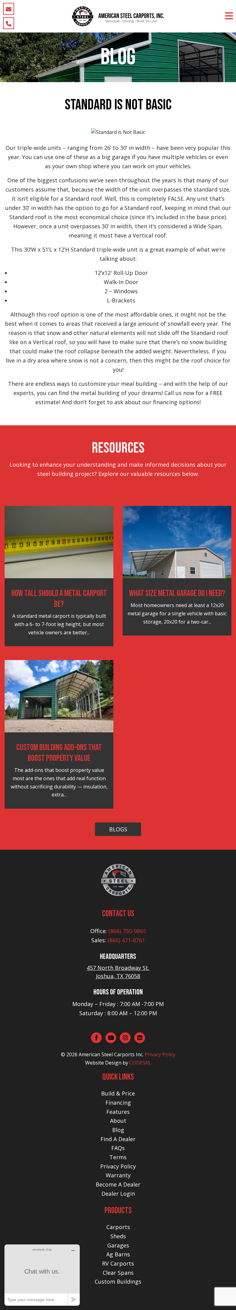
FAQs (118, 1148)
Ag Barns (118, 1254)
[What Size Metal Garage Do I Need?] (177, 541)
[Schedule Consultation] (8, 9)
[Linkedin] (139, 1037)
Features (118, 1111)
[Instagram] (125, 1037)
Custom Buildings (118, 1281)
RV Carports (118, 1263)
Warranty (118, 1175)
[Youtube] (110, 1037)
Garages (118, 1245)
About (118, 1120)
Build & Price (118, 1093)
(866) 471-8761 (126, 940)
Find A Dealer (118, 1139)
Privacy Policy (160, 1054)
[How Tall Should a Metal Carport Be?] (59, 541)
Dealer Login (118, 1193)
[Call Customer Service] (8, 23)
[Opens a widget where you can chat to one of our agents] (42, 1275)
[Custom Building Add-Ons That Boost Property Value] (59, 696)
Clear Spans (118, 1272)
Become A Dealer (118, 1184)
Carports (118, 1227)
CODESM (139, 1062)
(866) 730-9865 (127, 931)
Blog (118, 1129)
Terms (118, 1157)
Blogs (118, 829)
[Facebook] (96, 1037)
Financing (118, 1102)
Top (221, 1295)
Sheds (118, 1236)
